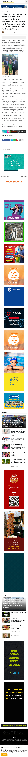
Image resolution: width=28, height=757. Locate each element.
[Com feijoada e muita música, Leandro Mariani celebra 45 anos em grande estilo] (6, 620)
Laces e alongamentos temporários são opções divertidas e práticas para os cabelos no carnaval (18, 446)
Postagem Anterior (5, 176)
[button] (1, 2)
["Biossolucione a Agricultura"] (6, 614)
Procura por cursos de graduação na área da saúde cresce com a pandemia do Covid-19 (18, 432)
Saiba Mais (10, 752)
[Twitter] (12, 140)
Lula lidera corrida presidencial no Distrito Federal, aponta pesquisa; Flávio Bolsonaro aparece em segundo (13, 603)
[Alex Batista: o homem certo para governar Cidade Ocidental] (6, 454)
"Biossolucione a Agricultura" (18, 612)
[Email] (20, 140)
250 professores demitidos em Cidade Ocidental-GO (17, 438)
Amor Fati (13, 634)
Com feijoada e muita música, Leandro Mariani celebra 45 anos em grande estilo (18, 620)
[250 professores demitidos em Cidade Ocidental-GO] (6, 439)
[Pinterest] (17, 140)
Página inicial (5, 11)
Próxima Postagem (22, 176)
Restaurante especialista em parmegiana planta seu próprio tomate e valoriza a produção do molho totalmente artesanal (18, 462)
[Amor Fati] (6, 635)
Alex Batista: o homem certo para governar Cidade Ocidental (18, 454)
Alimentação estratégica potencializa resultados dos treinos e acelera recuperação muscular (18, 627)
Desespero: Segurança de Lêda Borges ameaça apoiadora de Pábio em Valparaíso (13, 422)
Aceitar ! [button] (4, 754)
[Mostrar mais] (22, 140)
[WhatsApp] (14, 140)
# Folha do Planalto (12, 11)
